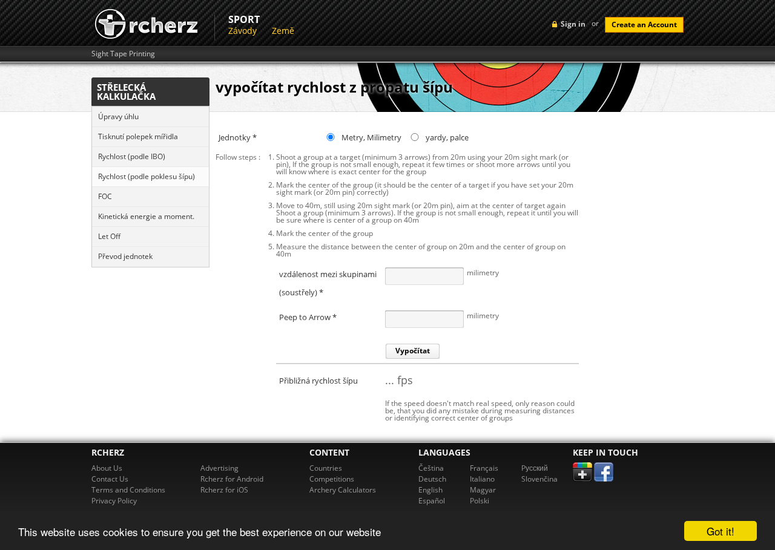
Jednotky (238, 137)
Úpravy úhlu (118, 116)
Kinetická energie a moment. (146, 216)
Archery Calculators (342, 490)
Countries (325, 468)
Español (431, 501)
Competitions (331, 479)
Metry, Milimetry (371, 137)
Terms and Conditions (128, 490)
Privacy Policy (114, 501)
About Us (106, 468)
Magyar (483, 490)
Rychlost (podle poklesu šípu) (146, 176)
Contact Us (109, 479)
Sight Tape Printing (123, 53)
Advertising (219, 468)
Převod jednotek (125, 256)
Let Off (109, 236)
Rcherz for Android (231, 479)
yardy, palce (447, 137)
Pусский (534, 468)
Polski (479, 501)
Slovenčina (539, 479)
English (430, 490)
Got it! (720, 531)
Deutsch (432, 479)
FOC (105, 196)
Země (283, 30)
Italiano (482, 479)
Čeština (431, 468)
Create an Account (644, 24)
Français (484, 468)
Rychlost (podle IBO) (131, 156)
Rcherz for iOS (224, 490)
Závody (242, 30)
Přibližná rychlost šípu (318, 380)
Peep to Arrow (308, 317)
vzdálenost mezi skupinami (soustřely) (328, 275)
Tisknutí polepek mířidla (138, 136)
